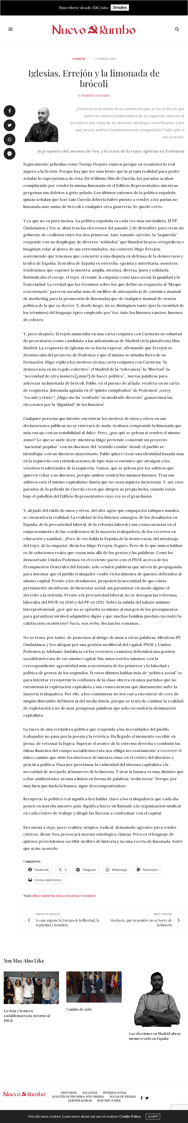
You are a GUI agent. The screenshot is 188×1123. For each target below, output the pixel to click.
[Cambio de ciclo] (94, 987)
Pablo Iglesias (67, 896)
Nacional (90, 1093)
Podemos (88, 896)
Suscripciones (108, 1100)
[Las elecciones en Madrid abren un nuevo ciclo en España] (156, 999)
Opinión (78, 59)
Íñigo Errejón (43, 896)
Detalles (120, 7)
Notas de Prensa (123, 1096)
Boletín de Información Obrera (78, 1096)
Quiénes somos (80, 1100)
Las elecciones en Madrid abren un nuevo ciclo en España (154, 1036)
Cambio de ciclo (79, 1009)
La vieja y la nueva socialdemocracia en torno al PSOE (27, 1015)
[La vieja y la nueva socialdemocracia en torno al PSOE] (31, 987)
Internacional (115, 1093)
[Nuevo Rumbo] (94, 29)
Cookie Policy (130, 1116)
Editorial (69, 1093)
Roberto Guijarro (96, 95)
